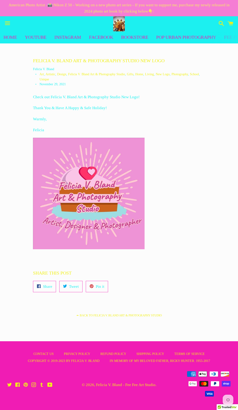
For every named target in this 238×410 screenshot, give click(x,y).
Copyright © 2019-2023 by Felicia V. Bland (63, 361)
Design (61, 74)
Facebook (101, 37)
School (194, 74)
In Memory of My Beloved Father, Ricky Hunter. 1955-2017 (160, 361)
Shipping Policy (150, 354)
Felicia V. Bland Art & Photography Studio (96, 74)
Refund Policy (113, 354)
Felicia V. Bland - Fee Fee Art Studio (125, 385)
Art (42, 74)
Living (149, 74)
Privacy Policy (77, 354)
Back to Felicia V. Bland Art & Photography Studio (120, 315)
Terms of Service (189, 354)
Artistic (50, 74)
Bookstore (134, 37)
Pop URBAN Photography (186, 37)
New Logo (163, 74)
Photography (180, 74)
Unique (44, 79)
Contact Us (43, 354)
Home (10, 37)
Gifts (130, 74)
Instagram (67, 37)
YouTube (35, 37)
